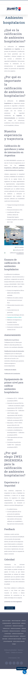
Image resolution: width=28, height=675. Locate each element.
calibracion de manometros (18, 625)
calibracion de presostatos (15, 628)
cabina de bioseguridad (16, 620)
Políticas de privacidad (10, 650)
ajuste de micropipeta (6, 620)
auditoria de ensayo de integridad (14, 638)
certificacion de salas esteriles (17, 633)
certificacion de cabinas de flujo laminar (11, 636)
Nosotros (20, 650)
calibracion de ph (6, 628)
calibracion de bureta (16, 623)
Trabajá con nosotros (16, 652)
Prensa (7, 652)
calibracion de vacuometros (14, 631)
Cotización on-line (21, 668)
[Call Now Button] (25, 672)
